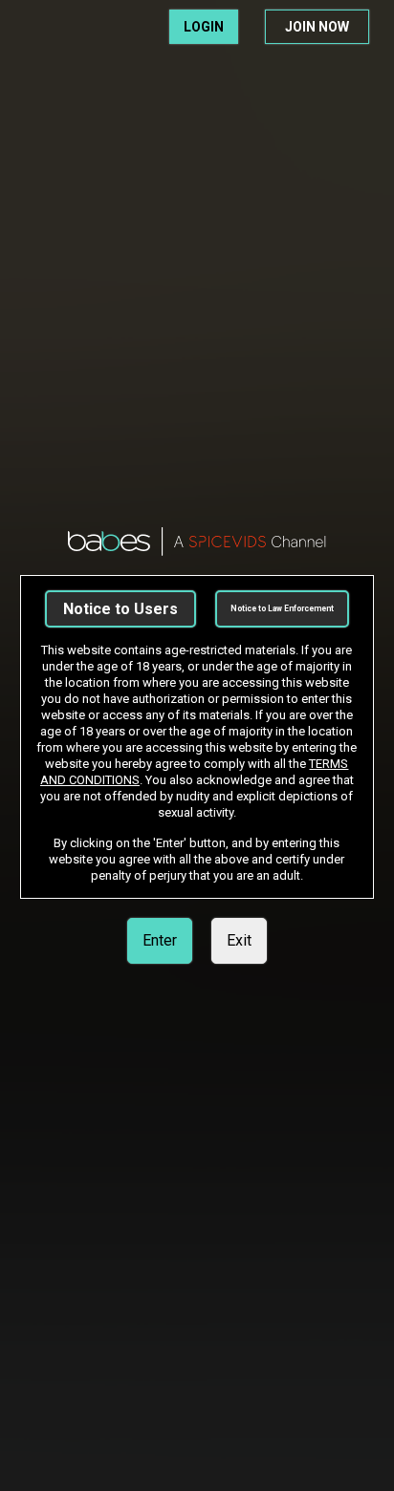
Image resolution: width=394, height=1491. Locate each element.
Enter (159, 940)
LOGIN (204, 26)
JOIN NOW (317, 26)
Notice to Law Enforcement (282, 608)
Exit (239, 940)
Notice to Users (120, 609)
